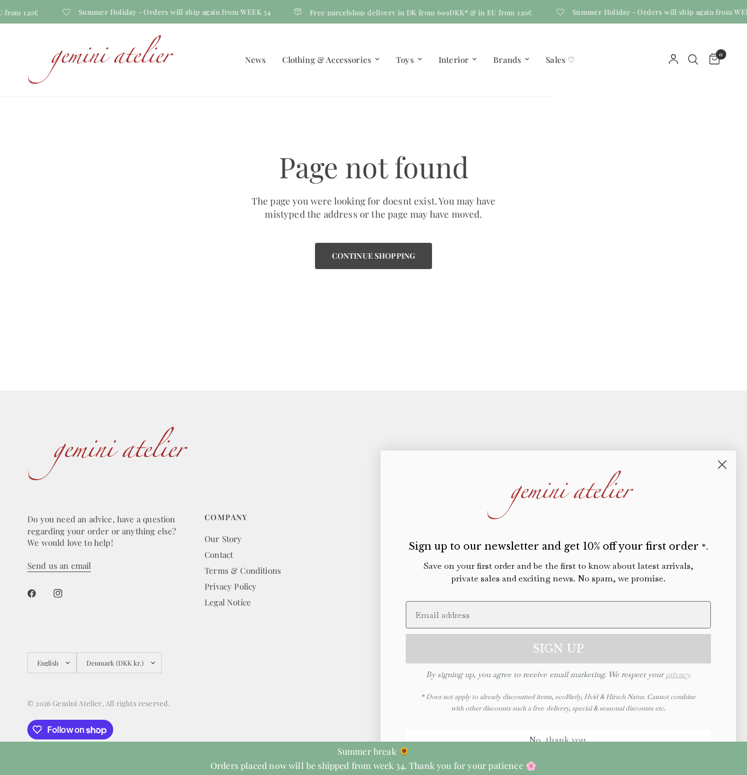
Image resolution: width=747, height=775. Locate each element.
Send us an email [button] (59, 565)
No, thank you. (558, 739)
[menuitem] (256, 60)
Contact (219, 554)
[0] (712, 59)
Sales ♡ (560, 59)
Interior (454, 59)
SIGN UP (558, 648)
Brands (507, 59)
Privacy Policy (230, 586)
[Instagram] (66, 593)
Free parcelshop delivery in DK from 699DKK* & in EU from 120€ (417, 12)
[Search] (693, 59)
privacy (677, 674)
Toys (405, 59)
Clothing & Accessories (326, 59)
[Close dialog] (722, 464)
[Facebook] (39, 593)
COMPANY (226, 517)
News (255, 59)
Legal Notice (228, 602)
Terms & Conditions (243, 570)
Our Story (223, 538)
